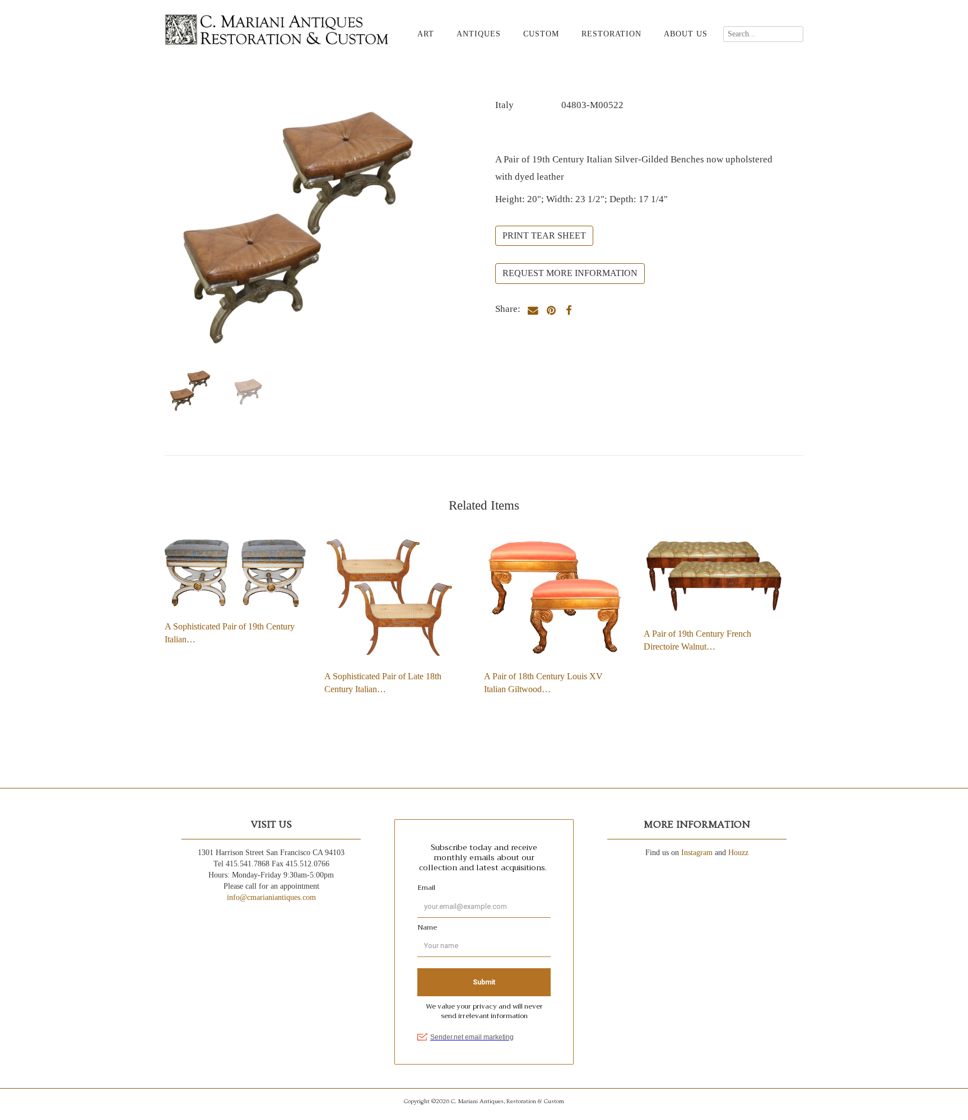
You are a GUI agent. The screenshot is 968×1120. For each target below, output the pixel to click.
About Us (686, 34)
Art (425, 34)
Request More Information (569, 273)
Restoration (611, 34)
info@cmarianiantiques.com (271, 897)
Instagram (697, 852)
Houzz (738, 852)
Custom (541, 34)
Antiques (479, 34)
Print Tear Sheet (544, 235)
